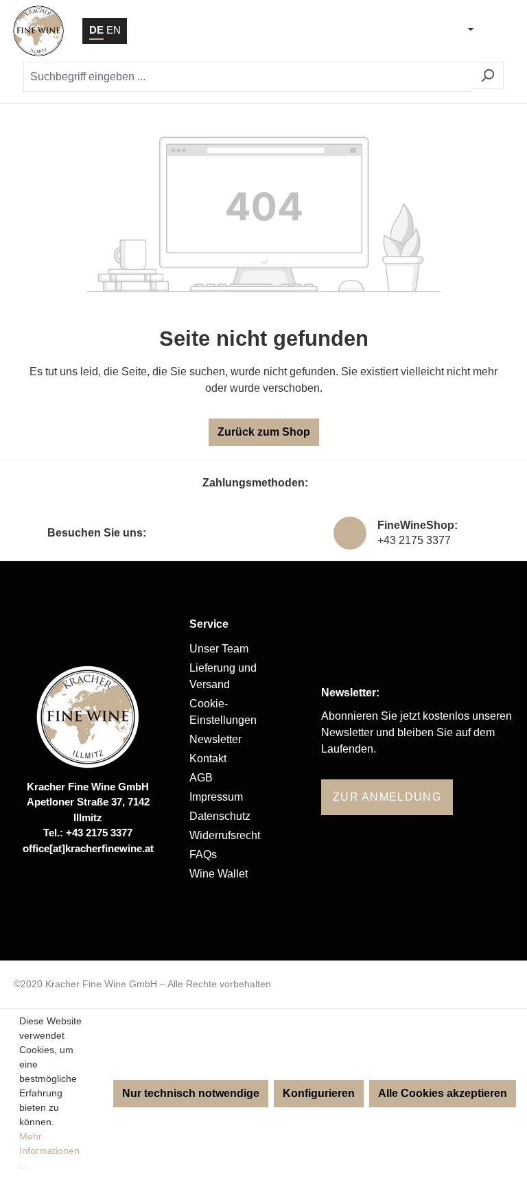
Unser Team (218, 649)
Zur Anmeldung (387, 797)
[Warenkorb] (428, 31)
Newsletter (215, 739)
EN (113, 30)
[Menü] (498, 31)
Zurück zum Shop (264, 432)
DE (96, 30)
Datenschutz (219, 816)
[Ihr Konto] (393, 31)
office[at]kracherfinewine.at (88, 848)
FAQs (203, 854)
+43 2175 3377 (414, 540)
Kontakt (207, 758)
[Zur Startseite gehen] (38, 31)
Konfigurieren (319, 1093)
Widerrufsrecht (224, 835)
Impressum (216, 797)
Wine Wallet (218, 874)
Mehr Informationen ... (49, 1150)
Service (209, 624)
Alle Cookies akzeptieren (442, 1093)
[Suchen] (487, 75)
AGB (201, 778)
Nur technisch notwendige (190, 1093)
